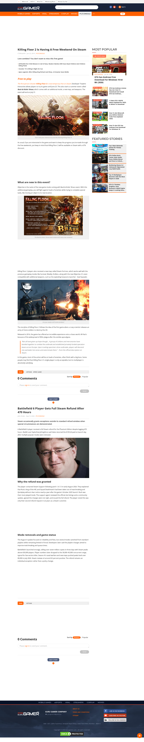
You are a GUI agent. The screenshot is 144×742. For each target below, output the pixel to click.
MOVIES (74, 14)
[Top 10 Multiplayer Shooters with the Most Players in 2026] (100, 178)
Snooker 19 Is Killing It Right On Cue (31, 69)
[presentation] (25, 372)
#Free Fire (40, 1)
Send (84, 391)
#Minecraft (25, 1)
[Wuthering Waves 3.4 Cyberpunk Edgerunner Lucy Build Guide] (100, 168)
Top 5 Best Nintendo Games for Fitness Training (116, 147)
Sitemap (75, 715)
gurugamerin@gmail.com (54, 714)
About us (76, 709)
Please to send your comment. (33, 385)
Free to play (24, 78)
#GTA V (32, 1)
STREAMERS (54, 14)
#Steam (29, 372)
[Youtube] (114, 7)
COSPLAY (65, 14)
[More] (94, 14)
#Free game (37, 372)
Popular (85, 377)
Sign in (123, 7)
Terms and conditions (81, 712)
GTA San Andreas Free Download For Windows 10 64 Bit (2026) (109, 80)
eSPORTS (36, 14)
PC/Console (85, 14)
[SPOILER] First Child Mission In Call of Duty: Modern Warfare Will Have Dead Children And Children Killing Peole (52, 65)
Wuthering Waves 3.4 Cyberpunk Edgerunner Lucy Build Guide (117, 167)
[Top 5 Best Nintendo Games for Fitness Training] (100, 148)
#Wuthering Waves (50, 1)
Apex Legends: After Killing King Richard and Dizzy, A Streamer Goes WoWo (44, 72)
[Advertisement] (53, 32)
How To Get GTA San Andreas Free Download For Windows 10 (117, 127)
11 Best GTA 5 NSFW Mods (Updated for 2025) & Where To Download (117, 102)
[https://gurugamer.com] (28, 713)
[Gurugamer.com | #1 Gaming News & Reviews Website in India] (29, 8)
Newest (76, 377)
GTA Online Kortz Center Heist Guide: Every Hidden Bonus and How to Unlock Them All (116, 158)
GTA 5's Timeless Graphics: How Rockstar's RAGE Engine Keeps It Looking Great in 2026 (117, 187)
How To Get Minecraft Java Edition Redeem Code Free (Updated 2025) (116, 116)
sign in (27, 385)
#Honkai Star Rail (62, 1)
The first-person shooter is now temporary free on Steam (44, 84)
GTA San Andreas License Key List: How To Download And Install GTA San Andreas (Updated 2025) (117, 91)
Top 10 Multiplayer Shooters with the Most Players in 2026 (117, 176)
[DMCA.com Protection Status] (72, 736)
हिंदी (123, 14)
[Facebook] (111, 7)
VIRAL (44, 14)
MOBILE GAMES (23, 14)
